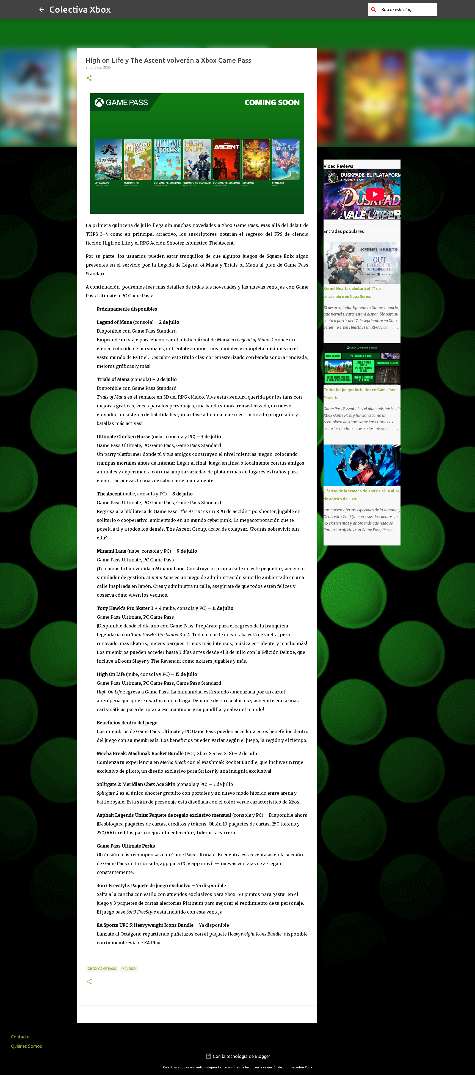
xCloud (129, 968)
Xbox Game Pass (102, 968)
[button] (89, 78)
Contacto (20, 1036)
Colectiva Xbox (80, 9)
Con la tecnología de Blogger (241, 1056)
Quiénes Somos (26, 1046)
